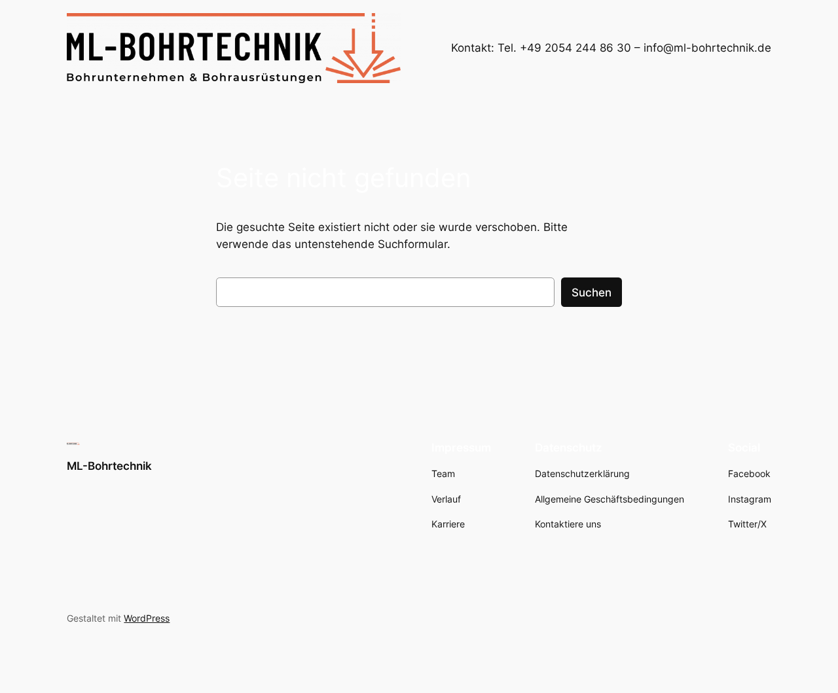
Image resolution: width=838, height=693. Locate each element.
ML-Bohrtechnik (109, 465)
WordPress (147, 618)
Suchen (591, 292)
